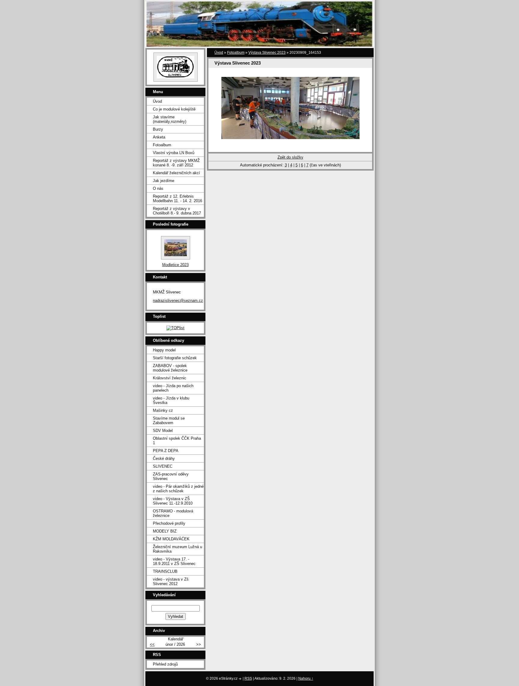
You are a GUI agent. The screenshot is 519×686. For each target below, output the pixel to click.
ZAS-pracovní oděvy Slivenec (171, 476)
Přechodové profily (169, 523)
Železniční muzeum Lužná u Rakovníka (177, 549)
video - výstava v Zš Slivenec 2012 (171, 581)
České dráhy (164, 458)
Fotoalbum (235, 52)
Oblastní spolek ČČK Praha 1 (177, 440)
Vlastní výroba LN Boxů (173, 152)
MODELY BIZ (165, 531)
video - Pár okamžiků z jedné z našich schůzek (178, 488)
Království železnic (169, 378)
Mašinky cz (163, 410)
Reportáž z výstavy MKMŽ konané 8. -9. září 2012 (176, 162)
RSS (248, 678)
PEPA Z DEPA (165, 450)
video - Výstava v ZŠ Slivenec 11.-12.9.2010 (173, 500)
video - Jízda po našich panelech (173, 388)
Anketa (159, 137)
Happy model (164, 350)
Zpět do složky (290, 157)
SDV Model (163, 430)
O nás (158, 188)
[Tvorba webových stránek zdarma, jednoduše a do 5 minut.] (240, 679)
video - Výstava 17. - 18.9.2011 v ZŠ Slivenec (174, 561)
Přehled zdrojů (165, 664)
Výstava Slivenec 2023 (267, 52)
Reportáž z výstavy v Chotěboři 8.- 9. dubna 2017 (177, 210)
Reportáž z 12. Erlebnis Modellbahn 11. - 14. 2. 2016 (177, 198)
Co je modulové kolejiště (174, 109)
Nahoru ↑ (305, 678)
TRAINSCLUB (165, 571)
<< (152, 644)
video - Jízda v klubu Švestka (171, 400)
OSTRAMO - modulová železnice (173, 513)
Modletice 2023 (175, 265)
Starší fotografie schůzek (175, 358)
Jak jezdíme (163, 180)
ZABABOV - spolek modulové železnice (170, 367)
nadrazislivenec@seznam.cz (178, 300)
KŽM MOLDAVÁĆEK (171, 539)
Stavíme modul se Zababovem (169, 420)
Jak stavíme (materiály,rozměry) (169, 119)
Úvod (218, 52)
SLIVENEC (162, 466)
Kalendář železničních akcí (176, 173)
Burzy (158, 129)
